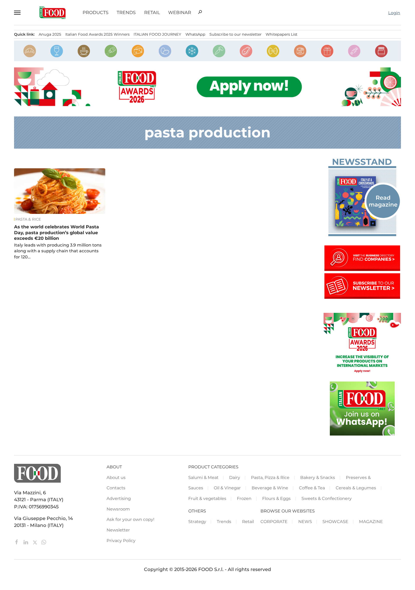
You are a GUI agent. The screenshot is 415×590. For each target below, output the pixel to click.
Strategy (197, 521)
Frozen (244, 498)
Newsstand (362, 161)
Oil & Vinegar (227, 487)
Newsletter (118, 530)
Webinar (179, 12)
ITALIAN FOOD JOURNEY (157, 34)
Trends (126, 12)
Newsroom (118, 509)
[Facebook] (17, 541)
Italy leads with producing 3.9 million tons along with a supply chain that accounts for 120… (58, 250)
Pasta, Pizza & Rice (270, 477)
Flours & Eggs (276, 498)
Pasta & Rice (28, 219)
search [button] (200, 12)
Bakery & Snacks (317, 477)
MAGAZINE (371, 521)
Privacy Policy (121, 540)
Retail (152, 12)
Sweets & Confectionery (327, 498)
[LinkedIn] (26, 541)
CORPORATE (273, 521)
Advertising (119, 498)
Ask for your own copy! (130, 519)
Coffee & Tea (312, 487)
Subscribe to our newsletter (235, 34)
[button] (18, 12)
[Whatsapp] (43, 541)
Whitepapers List (281, 34)
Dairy (234, 477)
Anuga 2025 (50, 34)
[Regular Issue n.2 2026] (362, 201)
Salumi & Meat (203, 477)
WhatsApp (195, 34)
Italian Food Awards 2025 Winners (97, 34)
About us (116, 477)
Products (96, 12)
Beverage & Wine (270, 487)
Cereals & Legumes (356, 487)
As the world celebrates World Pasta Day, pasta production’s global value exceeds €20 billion (56, 232)
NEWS (305, 521)
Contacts (116, 487)
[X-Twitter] (35, 541)
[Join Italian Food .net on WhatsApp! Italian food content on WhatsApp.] (362, 434)
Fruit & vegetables (207, 498)
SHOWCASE (335, 521)
